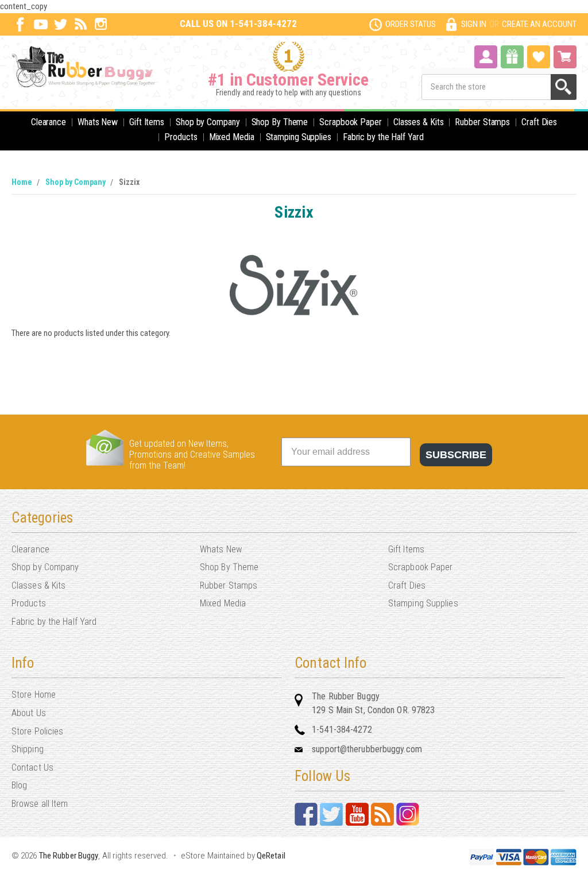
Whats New (98, 122)
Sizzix (129, 182)
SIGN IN (473, 24)
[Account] (485, 56)
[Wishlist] (538, 56)
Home (21, 182)
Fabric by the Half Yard (383, 137)
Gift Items (146, 122)
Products (180, 137)
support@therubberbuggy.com (367, 749)
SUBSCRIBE (455, 455)
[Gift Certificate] (512, 56)
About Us (28, 712)
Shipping (27, 749)
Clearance (48, 122)
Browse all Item (39, 803)
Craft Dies (539, 122)
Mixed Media (231, 137)
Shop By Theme (280, 122)
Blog (19, 785)
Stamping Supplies (298, 137)
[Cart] (565, 56)
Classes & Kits (418, 122)
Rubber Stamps (482, 122)
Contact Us (32, 767)
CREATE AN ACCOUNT (539, 24)
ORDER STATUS (410, 24)
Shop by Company (208, 122)
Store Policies (37, 731)
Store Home (33, 694)
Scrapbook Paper (350, 122)
